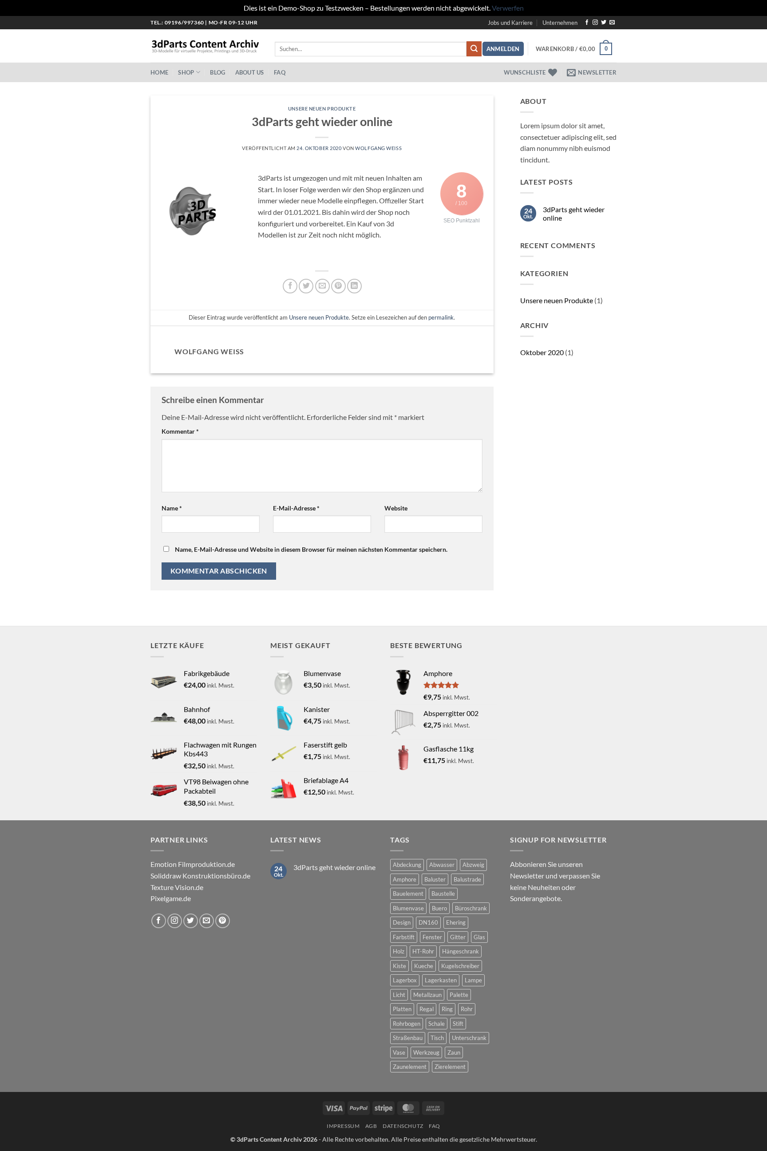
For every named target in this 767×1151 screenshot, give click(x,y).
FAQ (279, 72)
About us (249, 72)
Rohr (467, 1009)
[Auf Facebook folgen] (586, 23)
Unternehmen (559, 22)
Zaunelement (410, 1066)
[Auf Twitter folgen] (603, 23)
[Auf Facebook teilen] (290, 286)
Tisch (437, 1037)
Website (395, 508)
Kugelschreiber (460, 965)
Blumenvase (408, 908)
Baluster (435, 879)
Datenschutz (403, 1126)
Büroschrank (471, 908)
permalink (441, 317)
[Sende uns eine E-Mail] (612, 23)
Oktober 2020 (542, 352)
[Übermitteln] (474, 48)
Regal (426, 1009)
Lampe (473, 980)
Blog (217, 72)
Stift (458, 1023)
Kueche (423, 965)
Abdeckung (407, 864)
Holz (398, 951)
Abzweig (473, 864)
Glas (479, 937)
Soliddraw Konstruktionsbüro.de (200, 875)
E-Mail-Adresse (296, 508)
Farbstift (404, 937)
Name (172, 508)
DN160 (428, 922)
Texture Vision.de (176, 887)
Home (159, 72)
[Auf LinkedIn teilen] (354, 286)
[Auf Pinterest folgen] (222, 921)
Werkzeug (426, 1052)
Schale (436, 1023)
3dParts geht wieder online (574, 213)
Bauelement (408, 893)
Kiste (399, 965)
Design (402, 922)
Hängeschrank (460, 951)
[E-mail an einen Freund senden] (322, 286)
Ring (447, 1009)
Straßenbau (408, 1037)
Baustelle (443, 893)
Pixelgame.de (170, 898)
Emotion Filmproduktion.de (192, 864)
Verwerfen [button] (508, 8)
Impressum (343, 1126)
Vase (399, 1052)
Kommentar (180, 431)
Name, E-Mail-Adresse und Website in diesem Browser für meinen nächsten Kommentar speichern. (311, 549)
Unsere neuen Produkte (322, 108)
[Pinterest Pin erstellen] (338, 286)
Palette (459, 994)
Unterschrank (469, 1037)
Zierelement (450, 1066)
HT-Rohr (423, 951)
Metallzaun (427, 994)
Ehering (456, 922)
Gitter (458, 937)
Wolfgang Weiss (378, 148)
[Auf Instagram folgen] (595, 23)
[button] (503, 49)
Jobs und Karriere (510, 22)
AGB (371, 1126)
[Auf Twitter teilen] (306, 286)
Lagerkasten (441, 980)
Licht (399, 994)
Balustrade (467, 879)
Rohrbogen (406, 1023)
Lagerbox (405, 980)
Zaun (453, 1052)
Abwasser (442, 864)
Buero (439, 908)
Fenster (432, 937)
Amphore (404, 879)
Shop (186, 72)
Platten (402, 1009)
